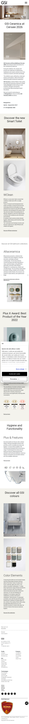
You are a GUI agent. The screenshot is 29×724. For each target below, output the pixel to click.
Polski (2, 689)
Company (3, 653)
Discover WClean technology (10, 230)
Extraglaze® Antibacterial (6, 677)
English (2, 686)
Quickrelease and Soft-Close (6, 680)
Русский (3, 688)
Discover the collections (9, 612)
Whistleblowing (4, 667)
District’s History (4, 654)
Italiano (2, 685)
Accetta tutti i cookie (14, 374)
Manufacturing (4, 655)
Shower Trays (18, 658)
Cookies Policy (4, 664)
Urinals (17, 657)
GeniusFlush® (4, 675)
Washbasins (18, 654)
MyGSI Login (3, 659)
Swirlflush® (3, 674)
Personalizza (13, 379)
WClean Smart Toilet (5, 681)
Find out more (7, 414)
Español (3, 690)
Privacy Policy (4, 662)
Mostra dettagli (20, 369)
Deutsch (3, 687)
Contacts (3, 661)
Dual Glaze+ (3, 678)
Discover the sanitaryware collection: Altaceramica (11, 280)
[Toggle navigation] (26, 2)
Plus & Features (4, 672)
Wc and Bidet (18, 655)
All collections (18, 653)
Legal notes (3, 665)
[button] (22, 15)
